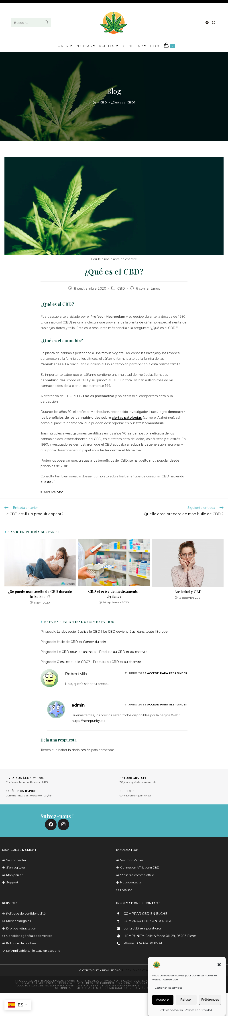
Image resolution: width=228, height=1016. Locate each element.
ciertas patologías (127, 418)
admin (78, 705)
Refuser (186, 999)
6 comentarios (148, 289)
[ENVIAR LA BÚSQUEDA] (47, 22)
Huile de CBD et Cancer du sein (81, 642)
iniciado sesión (79, 750)
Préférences (210, 999)
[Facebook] (207, 22)
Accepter (163, 999)
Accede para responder (167, 673)
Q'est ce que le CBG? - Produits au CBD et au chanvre (99, 662)
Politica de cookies (171, 1010)
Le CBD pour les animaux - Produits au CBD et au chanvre (102, 652)
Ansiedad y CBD (188, 591)
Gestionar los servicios (168, 987)
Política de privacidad (198, 1010)
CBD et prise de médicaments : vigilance (114, 593)
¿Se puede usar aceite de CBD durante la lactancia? (40, 594)
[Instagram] (213, 22)
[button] (219, 964)
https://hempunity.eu (88, 721)
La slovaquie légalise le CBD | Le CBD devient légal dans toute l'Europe (112, 632)
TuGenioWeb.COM (135, 970)
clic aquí (47, 482)
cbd (60, 491)
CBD (121, 289)
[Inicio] (94, 102)
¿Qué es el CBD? (123, 102)
